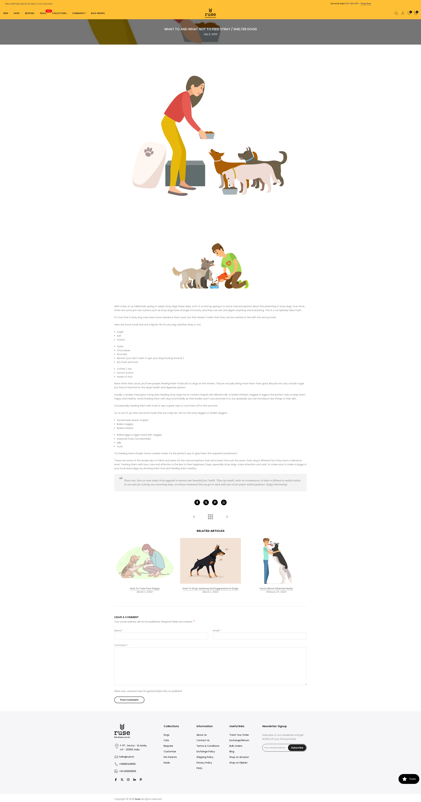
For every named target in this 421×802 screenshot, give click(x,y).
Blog (231, 751)
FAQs (199, 768)
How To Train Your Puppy (145, 588)
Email (217, 630)
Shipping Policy (205, 757)
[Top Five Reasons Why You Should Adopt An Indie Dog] (194, 517)
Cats (166, 740)
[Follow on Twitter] (122, 780)
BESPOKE (29, 13)
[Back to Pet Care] (210, 517)
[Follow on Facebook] (115, 780)
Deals (167, 762)
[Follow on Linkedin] (134, 780)
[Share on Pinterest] (215, 502)
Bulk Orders (235, 746)
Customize (170, 751)
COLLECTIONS (59, 13)
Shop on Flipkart (238, 762)
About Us (202, 735)
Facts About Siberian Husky (276, 588)
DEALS (45, 13)
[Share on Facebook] (197, 502)
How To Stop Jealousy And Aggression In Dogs (210, 588)
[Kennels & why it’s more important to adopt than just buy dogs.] (227, 517)
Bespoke (168, 746)
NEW (5, 13)
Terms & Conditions (208, 746)
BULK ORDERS (98, 13)
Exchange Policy (206, 751)
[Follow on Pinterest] (140, 780)
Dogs (166, 735)
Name (118, 630)
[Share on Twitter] (206, 502)
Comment (121, 645)
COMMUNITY (78, 13)
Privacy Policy (204, 762)
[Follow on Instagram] (128, 780)
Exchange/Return (239, 740)
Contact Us (203, 740)
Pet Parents (170, 757)
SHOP (16, 13)
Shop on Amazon (239, 757)
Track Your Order (239, 735)
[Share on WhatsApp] (224, 502)
